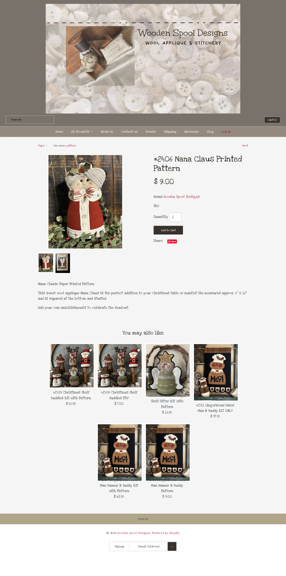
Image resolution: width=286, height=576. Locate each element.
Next (245, 145)
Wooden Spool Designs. (134, 533)
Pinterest (244, 119)
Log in (226, 132)
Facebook (234, 119)
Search (143, 519)
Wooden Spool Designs (182, 197)
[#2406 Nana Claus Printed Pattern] (85, 157)
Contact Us (129, 132)
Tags (42, 145)
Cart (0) (272, 120)
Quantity (161, 217)
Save (173, 241)
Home (59, 132)
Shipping (170, 132)
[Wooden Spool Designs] (143, 6)
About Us (107, 132)
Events (151, 132)
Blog (210, 132)
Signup (119, 546)
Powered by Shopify (166, 533)
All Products (81, 132)
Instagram (253, 119)
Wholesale (191, 132)
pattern (71, 145)
